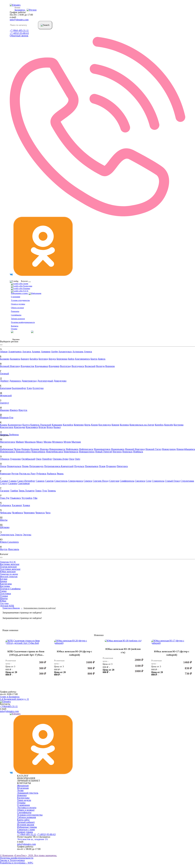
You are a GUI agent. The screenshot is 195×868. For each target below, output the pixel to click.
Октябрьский (28, 459)
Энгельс (27, 534)
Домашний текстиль (27, 793)
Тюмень (52, 490)
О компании (15, 297)
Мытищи (76, 442)
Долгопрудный (45, 381)
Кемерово (79, 424)
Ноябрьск (138, 451)
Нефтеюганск (86, 449)
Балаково (4, 359)
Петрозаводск (36, 466)
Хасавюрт (17, 505)
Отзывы (14, 329)
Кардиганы (6, 583)
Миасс (39, 442)
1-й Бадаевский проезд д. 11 (14, 697)
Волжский (90, 366)
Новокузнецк (169, 449)
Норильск (127, 451)
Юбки (3, 601)
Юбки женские (8, 571)
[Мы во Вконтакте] (11, 275)
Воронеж (110, 366)
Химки (26, 505)
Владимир (54, 366)
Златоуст (4, 403)
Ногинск (117, 451)
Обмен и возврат (17, 308)
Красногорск (6, 427)
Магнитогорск (7, 442)
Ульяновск (15, 498)
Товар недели (24, 800)
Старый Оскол (172, 481)
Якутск (3, 549)
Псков (102, 466)
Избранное (15, 337)
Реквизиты (15, 311)
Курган (42, 427)
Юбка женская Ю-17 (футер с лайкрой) (171, 653)
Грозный (4, 373)
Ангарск (26, 351)
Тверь (22, 490)
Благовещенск (82, 359)
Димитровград (29, 381)
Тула (44, 490)
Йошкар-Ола (6, 417)
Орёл (77, 459)
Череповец (29, 512)
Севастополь (60, 481)
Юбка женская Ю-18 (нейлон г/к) (123, 651)
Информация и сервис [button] (20, 293)
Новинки (26, 288)
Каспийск (68, 424)
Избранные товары (27, 827)
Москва (47, 442)
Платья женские (8, 566)
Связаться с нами (26, 829)
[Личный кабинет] (38, 331)
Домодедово (60, 381)
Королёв (168, 424)
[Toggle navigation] (29, 281)
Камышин (57, 424)
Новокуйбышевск (185, 449)
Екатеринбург (19, 388)
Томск (38, 490)
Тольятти (30, 490)
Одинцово (15, 459)
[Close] (1, 344)
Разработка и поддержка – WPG (16, 862)
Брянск (101, 359)
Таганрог (5, 490)
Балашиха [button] (20, 10)
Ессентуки (38, 388)
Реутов (15, 473)
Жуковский (6, 395)
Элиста (18, 534)
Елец (29, 388)
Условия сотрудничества (20, 300)
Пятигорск (122, 466)
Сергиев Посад (100, 481)
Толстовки (5, 593)
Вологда (100, 366)
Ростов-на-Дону (27, 473)
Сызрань (12, 483)
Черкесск (40, 512)
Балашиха (15, 359)
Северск (88, 481)
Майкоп (20, 442)
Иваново (4, 410)
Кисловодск (104, 424)
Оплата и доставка (18, 304)
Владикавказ (41, 366)
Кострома (178, 424)
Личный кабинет (26, 822)
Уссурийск (26, 498)
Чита (47, 512)
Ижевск (14, 410)
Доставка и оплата (26, 807)
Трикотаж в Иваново (11, 608)
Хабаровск (5, 505)
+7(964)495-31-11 (9, 706)
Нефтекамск (72, 449)
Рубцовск (41, 473)
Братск (94, 359)
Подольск (79, 466)
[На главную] (5, 701)
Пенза (3, 466)
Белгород (43, 359)
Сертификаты (16, 315)
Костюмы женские (9, 564)
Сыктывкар (24, 483)
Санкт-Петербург (26, 481)
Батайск (34, 359)
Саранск (40, 481)
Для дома (4, 603)
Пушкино (111, 466)
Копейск (159, 424)
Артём (54, 351)
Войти (28, 331)
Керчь (87, 424)
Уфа (35, 498)
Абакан (4, 351)
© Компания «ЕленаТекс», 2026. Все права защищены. (28, 855)
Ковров (115, 424)
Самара (13, 481)
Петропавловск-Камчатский (59, 466)
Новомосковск (7, 451)
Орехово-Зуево (60, 459)
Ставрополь (158, 481)
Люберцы (14, 434)
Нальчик (34, 449)
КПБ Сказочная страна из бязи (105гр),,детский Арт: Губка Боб (25, 653)
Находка (44, 449)
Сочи (148, 481)
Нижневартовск (102, 449)
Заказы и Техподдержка (12, 860)
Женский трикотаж (9, 576)
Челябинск (17, 512)
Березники (62, 359)
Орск (71, 459)
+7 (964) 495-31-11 (19, 30)
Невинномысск (57, 449)
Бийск (71, 359)
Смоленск (140, 481)
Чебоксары (5, 512)
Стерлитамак (187, 481)
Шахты (3, 520)
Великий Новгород (10, 366)
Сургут (3, 483)
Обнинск (4, 459)
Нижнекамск (117, 449)
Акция (25, 284)
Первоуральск (14, 466)
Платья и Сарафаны (10, 588)
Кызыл (57, 427)
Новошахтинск (87, 451)
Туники (4, 596)
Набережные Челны (10, 449)
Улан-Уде (4, 498)
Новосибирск (38, 451)
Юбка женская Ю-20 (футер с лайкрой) (74, 653)
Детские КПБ (7, 605)
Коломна (124, 424)
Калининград (15, 424)
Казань (3, 424)
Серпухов (114, 481)
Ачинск (88, 351)
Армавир (45, 351)
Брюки (3, 581)
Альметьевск (15, 351)
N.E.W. (25, 291)
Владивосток (27, 366)
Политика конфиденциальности (23, 322)
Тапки (3, 591)
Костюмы (5, 586)
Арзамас (36, 351)
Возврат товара (25, 832)
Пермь (25, 466)
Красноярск (32, 427)
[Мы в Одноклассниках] (43, 275)
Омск (38, 459)
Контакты (14, 326)
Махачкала (30, 442)
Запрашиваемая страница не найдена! (39, 608)
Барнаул (25, 359)
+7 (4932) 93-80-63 (19, 33)
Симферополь (127, 481)
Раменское (5, 473)
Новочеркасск (71, 451)
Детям (20, 790)
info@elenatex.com (19, 19)
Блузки (3, 579)
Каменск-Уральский (40, 424)
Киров (94, 424)
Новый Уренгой (103, 451)
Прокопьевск (91, 466)
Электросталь (7, 534)
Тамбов (14, 490)
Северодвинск (75, 481)
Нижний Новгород (135, 449)
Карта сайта (23, 819)
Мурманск (57, 442)
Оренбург (47, 459)
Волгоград (65, 366)
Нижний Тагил (153, 449)
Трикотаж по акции (9, 574)
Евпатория (5, 388)
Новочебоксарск (54, 451)
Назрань (25, 449)
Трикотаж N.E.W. (8, 562)
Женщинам (23, 785)
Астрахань (77, 351)
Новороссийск (23, 451)
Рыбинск (51, 473)
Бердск (52, 359)
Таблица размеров (18, 319)
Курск (50, 427)
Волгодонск (78, 366)
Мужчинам (23, 788)
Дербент (4, 381)
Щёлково (4, 527)
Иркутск (22, 410)
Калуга (26, 424)
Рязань (60, 473)
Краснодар (19, 427)
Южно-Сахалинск (9, 542)
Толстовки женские (10, 569)
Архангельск (65, 351)
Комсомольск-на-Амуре (141, 424)
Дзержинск (15, 381)
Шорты (4, 598)
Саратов (49, 481)
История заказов (25, 824)
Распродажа (27, 286)
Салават (4, 481)
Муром (67, 442)
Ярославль (13, 549)
